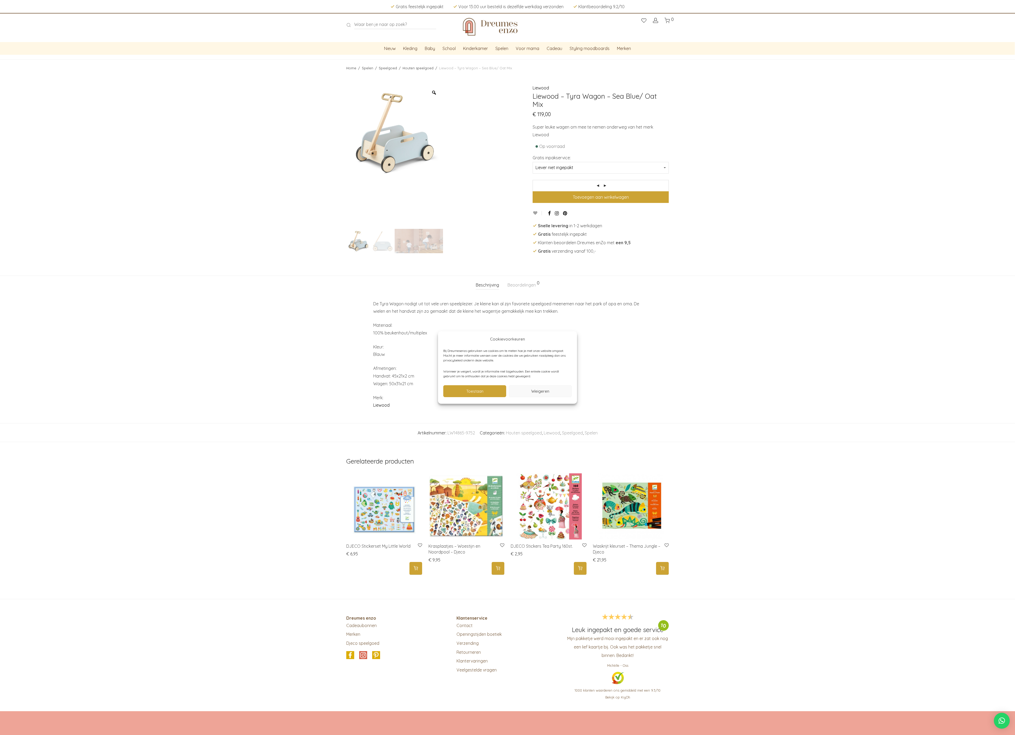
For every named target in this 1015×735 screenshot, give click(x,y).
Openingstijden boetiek (479, 634)
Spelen (501, 48)
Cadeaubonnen (361, 625)
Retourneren (468, 652)
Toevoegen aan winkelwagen (601, 197)
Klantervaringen (472, 661)
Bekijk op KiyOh (617, 697)
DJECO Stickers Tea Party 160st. (542, 546)
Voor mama (527, 48)
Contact (464, 625)
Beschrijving (487, 285)
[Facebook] (549, 213)
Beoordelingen (523, 284)
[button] (415, 568)
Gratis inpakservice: (552, 157)
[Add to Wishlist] (537, 213)
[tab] (487, 285)
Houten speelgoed (418, 68)
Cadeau (554, 48)
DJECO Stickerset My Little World (378, 546)
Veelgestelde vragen (476, 670)
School (449, 48)
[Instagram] (557, 213)
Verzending (467, 643)
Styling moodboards (590, 48)
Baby (430, 48)
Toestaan (474, 391)
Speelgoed (388, 68)
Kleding (410, 48)
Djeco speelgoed (362, 643)
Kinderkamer (475, 48)
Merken (624, 48)
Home (351, 68)
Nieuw (390, 48)
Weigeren (540, 391)
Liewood (541, 87)
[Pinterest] (565, 213)
